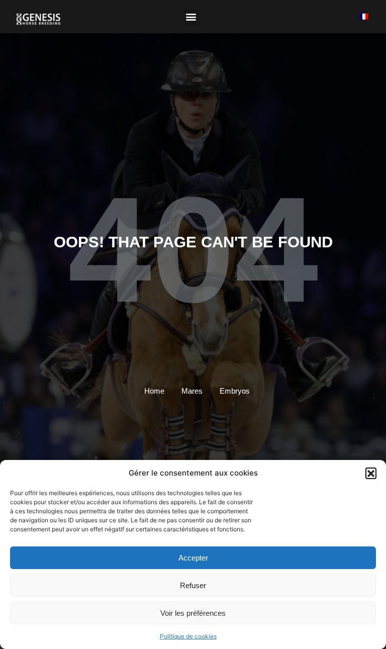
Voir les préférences (193, 613)
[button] (371, 473)
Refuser (193, 585)
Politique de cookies (188, 636)
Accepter (193, 557)
